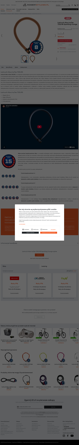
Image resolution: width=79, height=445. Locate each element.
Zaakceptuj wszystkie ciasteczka (49, 232)
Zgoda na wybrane (30, 232)
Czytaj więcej (22, 224)
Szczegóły (53, 229)
